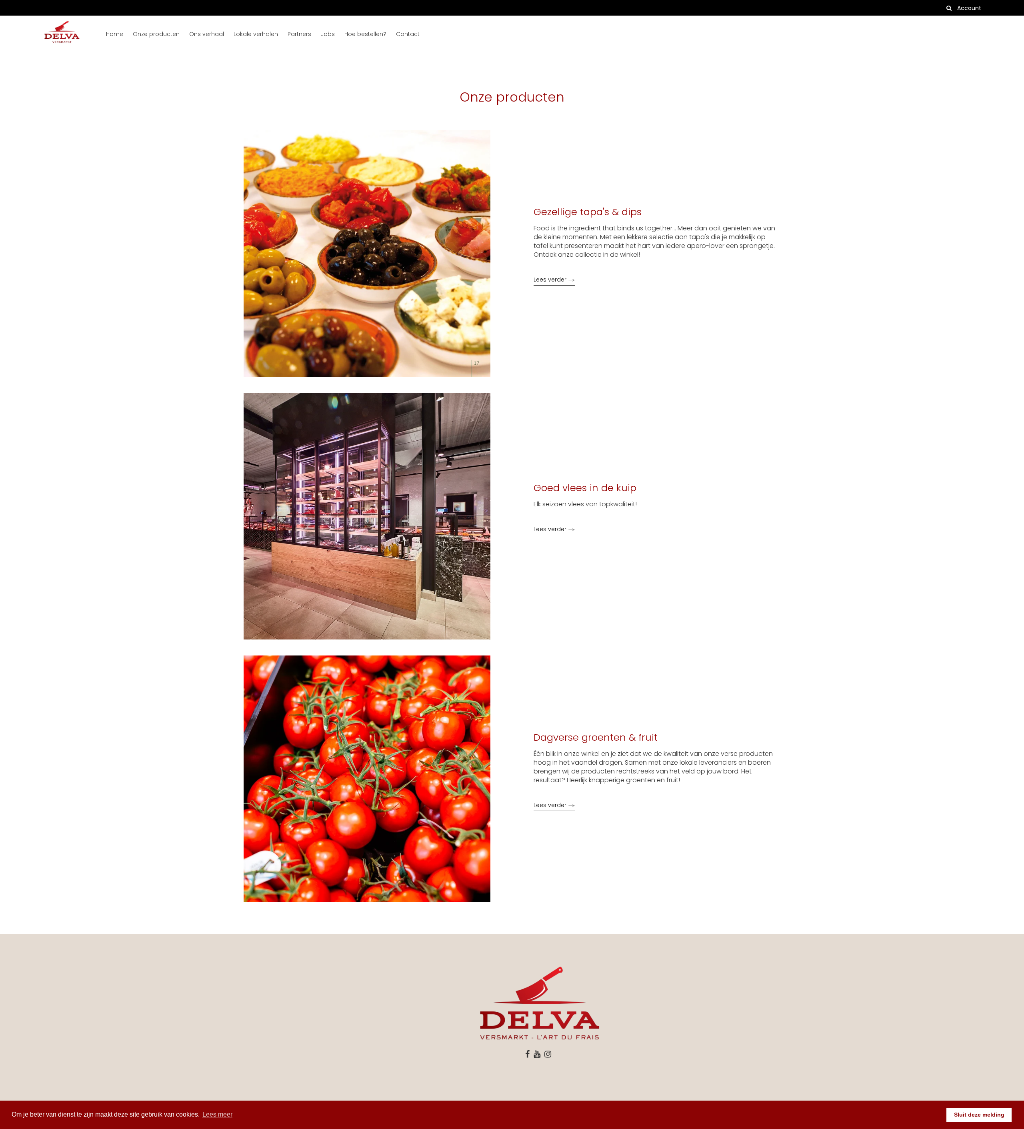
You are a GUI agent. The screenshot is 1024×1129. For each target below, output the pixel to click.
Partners (299, 34)
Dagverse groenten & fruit (596, 737)
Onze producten (156, 34)
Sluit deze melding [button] (979, 1114)
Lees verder (551, 280)
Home (114, 34)
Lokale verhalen (256, 34)
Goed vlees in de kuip (585, 487)
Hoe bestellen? (365, 34)
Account (969, 8)
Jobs (328, 34)
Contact (408, 34)
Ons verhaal (206, 34)
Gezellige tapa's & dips (588, 211)
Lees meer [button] (217, 1114)
